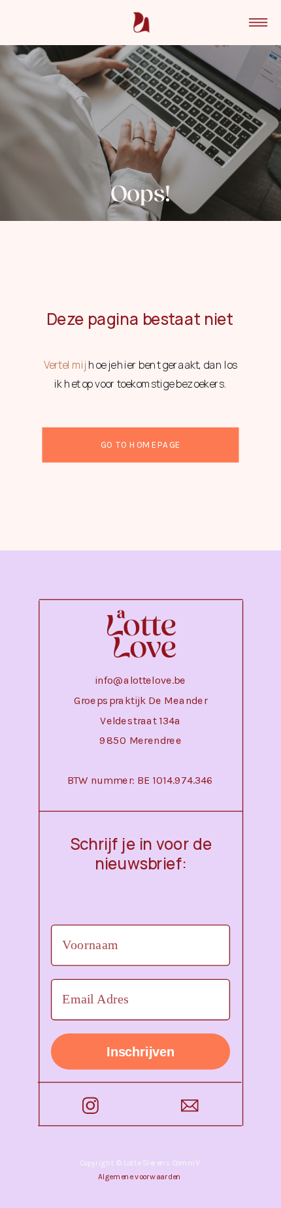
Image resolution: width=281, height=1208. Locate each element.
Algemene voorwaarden (140, 1176)
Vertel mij (65, 364)
